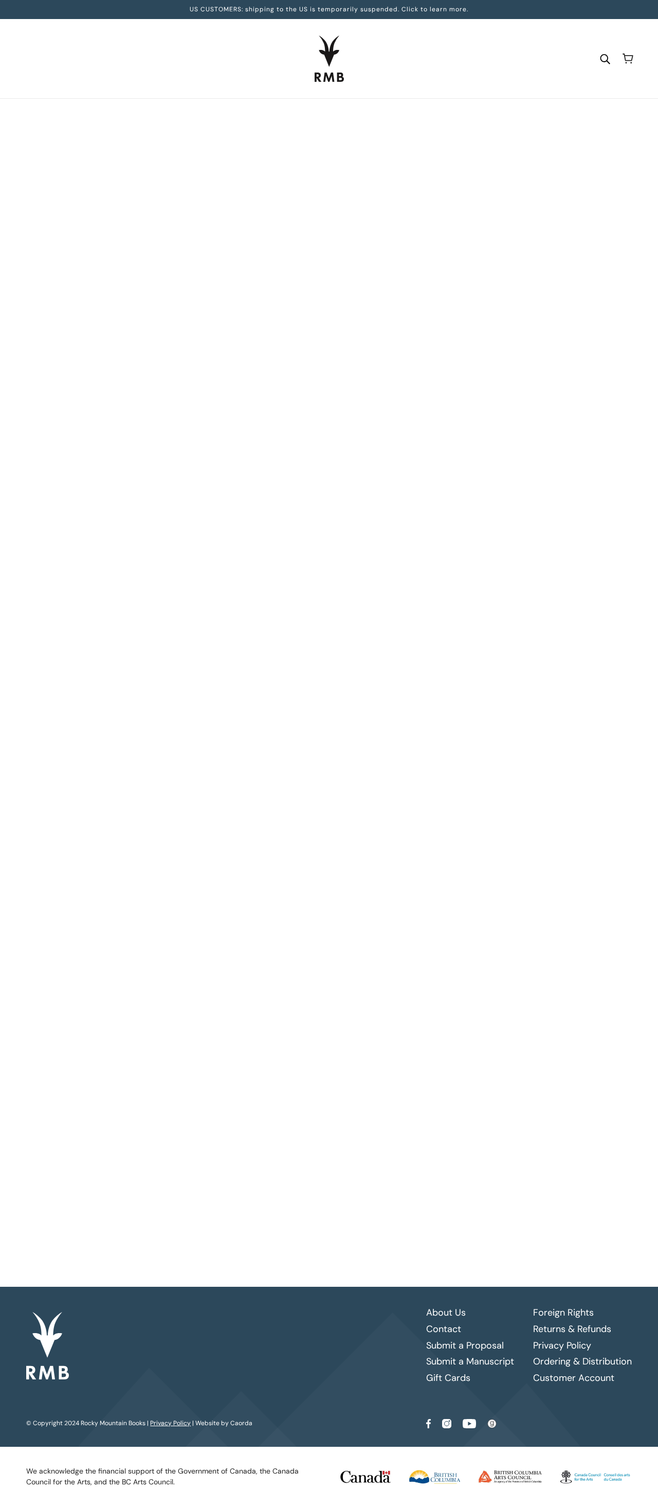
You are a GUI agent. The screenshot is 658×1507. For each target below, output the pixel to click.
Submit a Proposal (465, 1345)
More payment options (417, 401)
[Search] (605, 58)
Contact (443, 1329)
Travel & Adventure (348, 118)
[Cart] (628, 59)
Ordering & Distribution (582, 1361)
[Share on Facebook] (253, 615)
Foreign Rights (563, 1312)
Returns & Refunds (572, 1329)
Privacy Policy (562, 1345)
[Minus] (256, 287)
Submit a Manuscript (470, 1361)
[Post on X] (270, 615)
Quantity (266, 267)
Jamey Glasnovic (281, 220)
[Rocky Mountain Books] (329, 59)
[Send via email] (303, 615)
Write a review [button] (417, 779)
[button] (319, 615)
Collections (293, 118)
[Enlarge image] (152, 238)
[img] (271, 849)
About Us (446, 1312)
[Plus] (289, 287)
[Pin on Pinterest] (286, 615)
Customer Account (573, 1378)
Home (257, 118)
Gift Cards (448, 1378)
